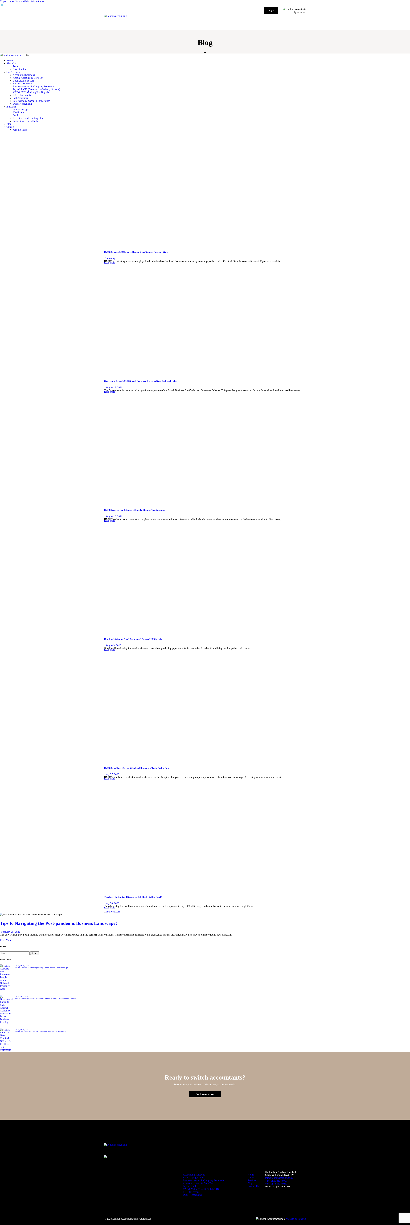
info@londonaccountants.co (279, 1177)
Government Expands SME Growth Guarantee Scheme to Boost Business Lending (141, 381)
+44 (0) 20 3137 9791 (276, 1180)
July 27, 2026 (112, 774)
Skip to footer (37, 1)
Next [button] (113, 911)
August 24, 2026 (22, 966)
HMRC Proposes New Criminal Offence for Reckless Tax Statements (134, 510)
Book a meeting (205, 1094)
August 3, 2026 (113, 645)
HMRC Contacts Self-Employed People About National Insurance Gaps (136, 252)
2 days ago (110, 258)
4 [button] (108, 911)
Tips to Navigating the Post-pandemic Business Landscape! (58, 923)
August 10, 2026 (113, 516)
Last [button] (117, 911)
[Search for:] (15, 953)
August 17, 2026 (113, 387)
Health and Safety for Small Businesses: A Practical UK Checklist (133, 639)
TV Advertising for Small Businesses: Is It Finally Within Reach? (133, 897)
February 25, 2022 (10, 931)
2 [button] (106, 911)
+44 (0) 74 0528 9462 (276, 1183)
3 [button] (107, 911)
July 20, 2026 (112, 903)
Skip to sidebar (22, 1)
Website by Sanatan (296, 1218)
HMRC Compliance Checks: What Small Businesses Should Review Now (136, 768)
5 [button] (110, 911)
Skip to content (7, 1)
